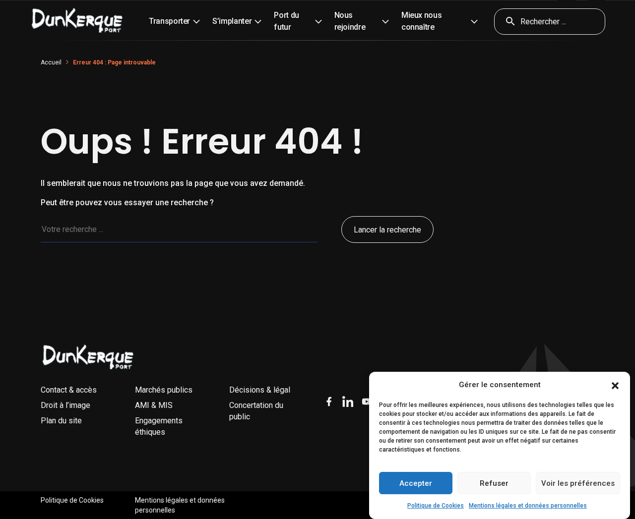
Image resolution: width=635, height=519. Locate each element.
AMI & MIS (154, 405)
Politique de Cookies (435, 505)
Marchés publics (163, 390)
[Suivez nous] (328, 401)
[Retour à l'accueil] (88, 357)
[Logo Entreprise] (77, 21)
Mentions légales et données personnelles (528, 505)
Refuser (494, 483)
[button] (615, 385)
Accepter (415, 483)
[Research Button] (507, 21)
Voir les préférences (578, 483)
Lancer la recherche (387, 229)
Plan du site (61, 420)
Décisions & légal (259, 390)
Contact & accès (69, 390)
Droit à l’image (65, 405)
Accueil (51, 62)
